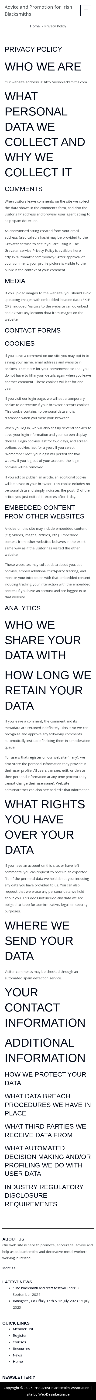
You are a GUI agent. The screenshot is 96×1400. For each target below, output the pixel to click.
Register (20, 1335)
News (17, 1355)
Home (18, 1361)
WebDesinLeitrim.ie (54, 1394)
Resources (21, 1348)
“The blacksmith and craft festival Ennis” (44, 1287)
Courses (19, 1342)
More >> (9, 1268)
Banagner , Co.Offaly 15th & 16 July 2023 (45, 1300)
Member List (23, 1328)
